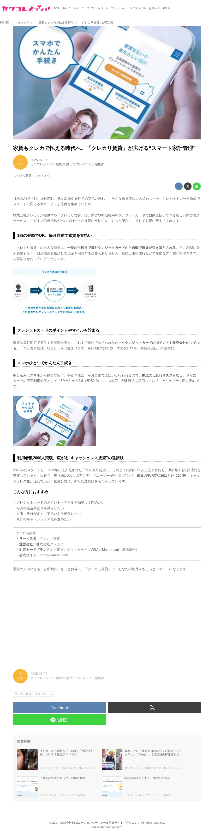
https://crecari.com (54, 555)
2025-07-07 (39, 160)
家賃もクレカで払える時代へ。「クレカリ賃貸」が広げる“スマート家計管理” (104, 148)
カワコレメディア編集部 (48, 164)
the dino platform (111, 827)
